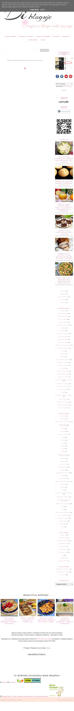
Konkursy (63, 293)
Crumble (63, 327)
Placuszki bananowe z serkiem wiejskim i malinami (9, 620)
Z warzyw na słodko (63, 402)
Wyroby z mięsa (63, 521)
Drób (62, 428)
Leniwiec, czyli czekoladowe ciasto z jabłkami (64, 232)
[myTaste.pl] (12, 682)
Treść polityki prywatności (44, 639)
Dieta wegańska (62, 549)
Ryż (63, 509)
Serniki (63, 392)
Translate (69, 86)
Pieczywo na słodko (63, 371)
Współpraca (33, 39)
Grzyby (63, 440)
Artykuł (63, 291)
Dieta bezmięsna (63, 543)
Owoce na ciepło (63, 365)
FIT (62, 555)
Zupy (63, 526)
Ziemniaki (63, 523)
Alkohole (63, 310)
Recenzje (66, 36)
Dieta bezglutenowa (62, 540)
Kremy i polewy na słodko (63, 345)
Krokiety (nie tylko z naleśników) (64, 455)
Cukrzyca (63, 534)
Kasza (63, 448)
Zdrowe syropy (63, 560)
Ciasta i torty (63, 319)
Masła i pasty (63, 464)
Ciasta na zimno (62, 322)
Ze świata (63, 574)
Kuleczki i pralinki (62, 348)
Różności (63, 302)
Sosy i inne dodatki (63, 515)
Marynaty (63, 461)
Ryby (63, 506)
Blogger (48, 648)
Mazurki (63, 356)
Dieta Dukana (63, 537)
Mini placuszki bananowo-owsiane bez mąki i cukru (46, 620)
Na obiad (62, 469)
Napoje (63, 475)
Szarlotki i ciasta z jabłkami (64, 395)
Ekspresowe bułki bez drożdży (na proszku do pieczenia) (64, 183)
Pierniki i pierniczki (63, 374)
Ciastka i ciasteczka (63, 325)
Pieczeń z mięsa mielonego (63, 481)
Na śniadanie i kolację (62, 359)
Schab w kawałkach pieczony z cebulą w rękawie (64, 620)
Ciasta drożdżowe (63, 316)
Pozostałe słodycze (63, 383)
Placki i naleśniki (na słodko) (64, 379)
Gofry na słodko (63, 336)
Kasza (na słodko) (63, 342)
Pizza (63, 490)
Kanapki (63, 445)
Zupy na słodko (63, 407)
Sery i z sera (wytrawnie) (63, 512)
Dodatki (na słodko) (63, 333)
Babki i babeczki (63, 313)
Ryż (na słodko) (62, 389)
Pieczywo (63, 484)
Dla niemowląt (63, 552)
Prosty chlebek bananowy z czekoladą (28, 620)
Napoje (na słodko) (62, 362)
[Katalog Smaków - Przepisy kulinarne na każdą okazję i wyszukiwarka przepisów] (24, 696)
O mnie (43, 39)
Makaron (63, 458)
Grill (62, 437)
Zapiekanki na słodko (63, 404)
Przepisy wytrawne (43, 36)
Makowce (63, 353)
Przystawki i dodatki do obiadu (64, 500)
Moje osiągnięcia (63, 296)
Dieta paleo (63, 546)
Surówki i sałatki (63, 518)
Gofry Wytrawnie (63, 434)
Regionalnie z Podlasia (63, 569)
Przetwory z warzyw (63, 496)
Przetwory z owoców (63, 386)
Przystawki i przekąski (62, 503)
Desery (63, 330)
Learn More (34, 10)
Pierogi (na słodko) (63, 376)
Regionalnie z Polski (63, 571)
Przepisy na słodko (26, 36)
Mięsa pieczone (62, 467)
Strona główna (10, 36)
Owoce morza (63, 478)
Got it (43, 10)
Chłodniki (63, 418)
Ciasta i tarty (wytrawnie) (63, 421)
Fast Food (63, 431)
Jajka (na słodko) (63, 339)
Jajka (62, 442)
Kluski (63, 451)
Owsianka (63, 368)
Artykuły (56, 36)
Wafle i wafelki (63, 399)
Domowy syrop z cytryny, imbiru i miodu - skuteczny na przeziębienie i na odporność (64, 208)
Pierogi (63, 487)
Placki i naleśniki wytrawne (64, 492)
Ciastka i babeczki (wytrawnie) (64, 425)
